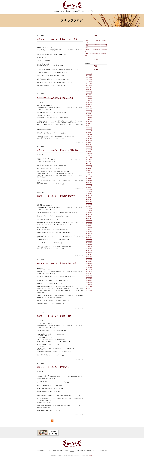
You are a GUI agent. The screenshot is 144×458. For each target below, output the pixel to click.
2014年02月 (89, 239)
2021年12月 (89, 75)
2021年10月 (89, 79)
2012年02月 (89, 282)
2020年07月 (89, 100)
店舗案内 (57, 11)
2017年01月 (89, 176)
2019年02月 (89, 129)
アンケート (73, 450)
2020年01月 (89, 108)
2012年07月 (89, 275)
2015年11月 (89, 203)
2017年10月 (89, 159)
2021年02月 (89, 93)
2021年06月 (89, 87)
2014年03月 (89, 237)
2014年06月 (89, 231)
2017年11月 (89, 157)
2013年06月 (89, 254)
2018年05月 (89, 146)
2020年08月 (89, 98)
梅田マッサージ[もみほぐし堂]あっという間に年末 (58, 150)
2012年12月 (89, 265)
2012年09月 (89, 271)
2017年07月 (89, 165)
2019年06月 (89, 121)
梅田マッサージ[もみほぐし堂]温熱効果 (53, 367)
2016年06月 (89, 189)
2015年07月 (89, 206)
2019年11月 (89, 112)
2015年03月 (89, 214)
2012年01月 (89, 284)
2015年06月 (89, 208)
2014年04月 (89, 235)
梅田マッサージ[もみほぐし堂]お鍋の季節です (56, 196)
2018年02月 (89, 151)
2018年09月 (89, 138)
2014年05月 (89, 233)
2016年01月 (89, 199)
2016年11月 (89, 180)
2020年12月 (89, 96)
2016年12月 (89, 178)
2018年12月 (89, 132)
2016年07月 (89, 187)
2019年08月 (89, 117)
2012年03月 (89, 280)
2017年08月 (89, 163)
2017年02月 (89, 174)
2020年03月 (89, 104)
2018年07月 (89, 142)
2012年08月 (89, 273)
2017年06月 (89, 167)
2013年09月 (89, 248)
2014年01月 (89, 241)
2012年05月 (89, 278)
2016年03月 (89, 195)
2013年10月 (89, 246)
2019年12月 (89, 110)
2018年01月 (89, 153)
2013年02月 (89, 261)
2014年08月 (89, 227)
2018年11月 (89, 134)
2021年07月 (89, 85)
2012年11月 (89, 267)
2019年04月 (89, 125)
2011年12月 (89, 286)
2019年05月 (89, 123)
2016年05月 (89, 191)
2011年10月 (89, 290)
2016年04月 (89, 193)
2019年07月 (89, 119)
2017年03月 (89, 172)
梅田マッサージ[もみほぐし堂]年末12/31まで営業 (57, 39)
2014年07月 (89, 229)
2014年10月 (89, 223)
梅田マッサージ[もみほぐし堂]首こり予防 (54, 316)
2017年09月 (89, 161)
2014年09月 (89, 225)
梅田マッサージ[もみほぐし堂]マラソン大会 (55, 98)
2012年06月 (89, 277)
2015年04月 (89, 212)
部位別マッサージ (81, 450)
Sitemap (91, 455)
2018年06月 (89, 144)
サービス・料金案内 (65, 11)
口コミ (101, 450)
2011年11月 (89, 288)
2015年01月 (89, 218)
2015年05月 (89, 210)
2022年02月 (89, 74)
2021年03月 (89, 91)
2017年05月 (89, 168)
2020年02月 (89, 106)
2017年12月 (89, 155)
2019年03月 (89, 127)
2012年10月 (89, 269)
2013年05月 (89, 256)
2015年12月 (89, 201)
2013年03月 (89, 259)
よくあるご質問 (76, 11)
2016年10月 (89, 182)
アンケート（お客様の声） (88, 11)
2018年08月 (89, 140)
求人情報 (67, 450)
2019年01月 (89, 131)
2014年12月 (89, 220)
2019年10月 (89, 113)
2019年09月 (89, 115)
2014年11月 (89, 222)
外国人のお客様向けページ (92, 450)
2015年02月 (89, 216)
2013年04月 (89, 258)
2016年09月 (89, 184)
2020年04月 (89, 102)
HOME (50, 11)
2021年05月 (89, 89)
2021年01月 (89, 94)
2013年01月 (89, 263)
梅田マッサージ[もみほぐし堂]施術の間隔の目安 (57, 263)
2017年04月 (89, 170)
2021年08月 (89, 83)
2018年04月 (89, 148)
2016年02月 (89, 197)
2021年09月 (89, 81)
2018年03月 (89, 150)
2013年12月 (89, 242)
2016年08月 (89, 186)
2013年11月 (89, 244)
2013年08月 (89, 250)
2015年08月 (89, 204)
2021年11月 (89, 77)
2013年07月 (89, 252)
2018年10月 (89, 136)
